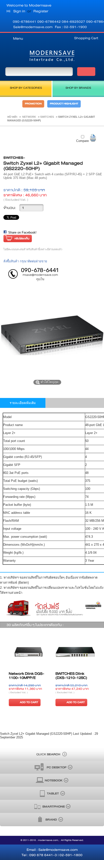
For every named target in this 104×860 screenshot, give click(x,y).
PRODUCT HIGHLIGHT (64, 104)
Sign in (19, 11)
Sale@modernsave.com (32, 26)
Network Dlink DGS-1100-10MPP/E (26, 676)
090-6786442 (49, 21)
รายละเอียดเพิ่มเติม (23, 403)
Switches (47, 116)
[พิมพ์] (93, 138)
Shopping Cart (86, 38)
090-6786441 (25, 21)
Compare (82, 141)
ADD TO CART (29, 702)
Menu (18, 38)
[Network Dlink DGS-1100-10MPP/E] (29, 652)
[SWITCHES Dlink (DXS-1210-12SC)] (75, 652)
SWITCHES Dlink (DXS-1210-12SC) (71, 676)
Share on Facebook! (22, 232)
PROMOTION (33, 104)
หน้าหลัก (12, 116)
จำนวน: (9, 208)
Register (40, 11)
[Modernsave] (52, 57)
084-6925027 (74, 21)
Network (29, 116)
